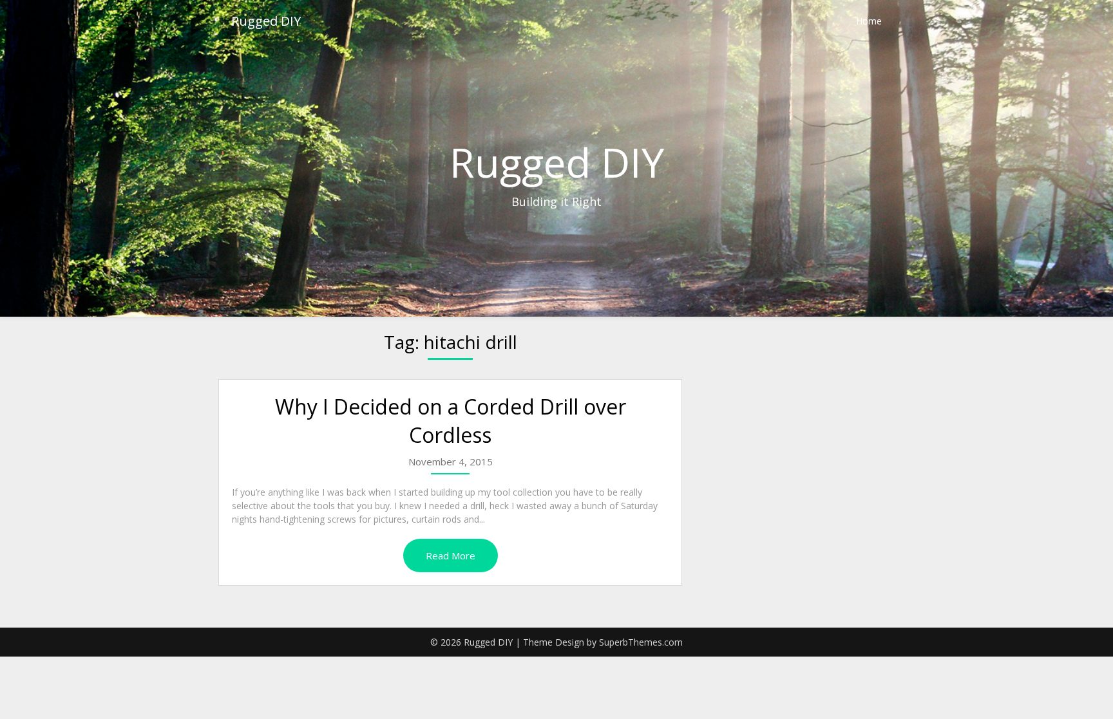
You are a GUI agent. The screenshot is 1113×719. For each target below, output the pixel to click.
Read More (450, 555)
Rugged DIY (266, 21)
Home (869, 21)
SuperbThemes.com (641, 642)
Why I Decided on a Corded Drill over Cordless (450, 421)
